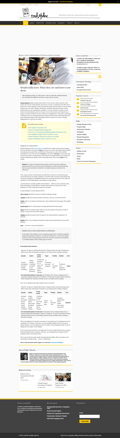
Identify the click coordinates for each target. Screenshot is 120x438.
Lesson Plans (80, 87)
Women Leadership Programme (88, 106)
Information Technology (83, 139)
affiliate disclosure (79, 435)
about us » (85, 64)
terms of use (64, 435)
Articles (27, 55)
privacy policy (89, 435)
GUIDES (31, 23)
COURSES (61, 23)
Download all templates (66, 2)
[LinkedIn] (89, 5)
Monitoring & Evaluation (83, 129)
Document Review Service (84, 90)
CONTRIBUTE (23, 4)
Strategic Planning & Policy (84, 124)
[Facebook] (88, 5)
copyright (71, 435)
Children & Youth (81, 151)
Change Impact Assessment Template (45, 384)
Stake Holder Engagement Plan (61, 384)
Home (21, 22)
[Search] (100, 5)
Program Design (81, 127)
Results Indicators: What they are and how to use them (44, 136)
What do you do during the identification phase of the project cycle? (47, 132)
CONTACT (36, 4)
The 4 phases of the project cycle (38, 128)
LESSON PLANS (51, 23)
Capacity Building (81, 134)
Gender (79, 156)
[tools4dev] (60, 13)
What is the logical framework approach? (40, 130)
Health (78, 159)
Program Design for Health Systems (88, 109)
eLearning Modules (82, 85)
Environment (80, 154)
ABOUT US (30, 4)
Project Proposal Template (54, 411)
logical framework (39, 148)
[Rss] (86, 5)
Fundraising (80, 142)
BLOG (25, 23)
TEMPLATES (40, 23)
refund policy (97, 435)
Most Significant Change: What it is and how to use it (43, 134)
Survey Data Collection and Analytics (89, 102)
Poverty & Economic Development (86, 161)
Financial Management (83, 137)
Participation (80, 132)
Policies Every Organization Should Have (27, 376)
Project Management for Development (89, 113)
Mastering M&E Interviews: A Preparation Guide (58, 407)
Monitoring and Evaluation (86, 98)
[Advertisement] (60, 38)
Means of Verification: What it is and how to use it (42, 139)
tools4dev (25, 435)
